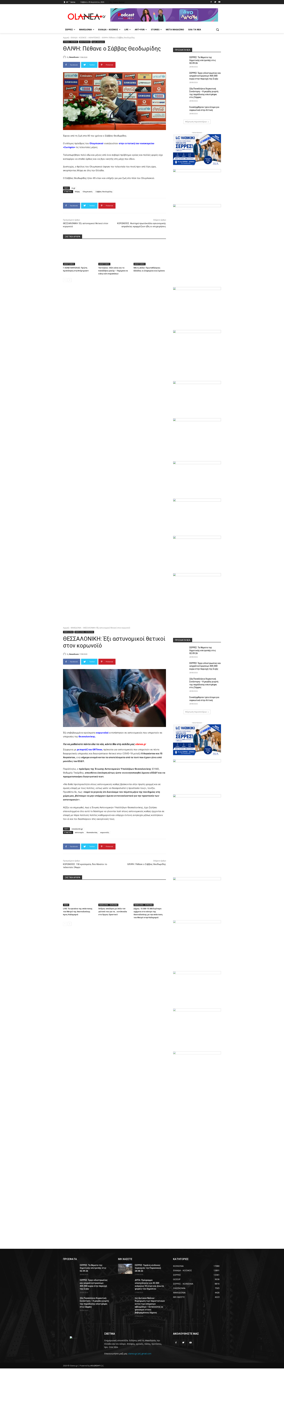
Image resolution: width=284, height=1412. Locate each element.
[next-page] (69, 280)
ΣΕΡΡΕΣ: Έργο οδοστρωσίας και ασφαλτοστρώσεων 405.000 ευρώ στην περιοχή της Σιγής (205, 76)
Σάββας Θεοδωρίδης (104, 191)
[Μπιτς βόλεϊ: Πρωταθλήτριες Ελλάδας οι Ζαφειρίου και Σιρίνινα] (150, 254)
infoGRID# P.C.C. (97, 1365)
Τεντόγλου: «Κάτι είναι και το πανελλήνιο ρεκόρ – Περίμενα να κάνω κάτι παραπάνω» (113, 271)
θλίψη (77, 191)
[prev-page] (65, 280)
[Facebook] (211, 2)
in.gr (73, 188)
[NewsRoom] (65, 57)
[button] (217, 29)
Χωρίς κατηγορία (98, 42)
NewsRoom (74, 57)
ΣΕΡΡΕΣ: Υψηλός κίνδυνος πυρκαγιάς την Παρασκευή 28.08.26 (148, 1268)
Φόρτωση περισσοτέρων (196, 121)
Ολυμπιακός (88, 191)
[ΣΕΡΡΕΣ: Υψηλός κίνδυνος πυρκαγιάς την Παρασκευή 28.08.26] (125, 1269)
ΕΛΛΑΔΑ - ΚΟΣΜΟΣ (79, 37)
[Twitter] (215, 2)
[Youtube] (219, 2)
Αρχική (66, 37)
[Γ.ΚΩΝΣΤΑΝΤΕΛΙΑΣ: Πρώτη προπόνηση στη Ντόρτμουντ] (79, 254)
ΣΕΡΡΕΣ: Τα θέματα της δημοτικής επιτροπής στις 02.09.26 (202, 60)
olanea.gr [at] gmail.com (139, 1353)
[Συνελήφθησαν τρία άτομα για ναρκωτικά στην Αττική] (180, 111)
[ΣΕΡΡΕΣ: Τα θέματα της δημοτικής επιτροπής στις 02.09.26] (180, 61)
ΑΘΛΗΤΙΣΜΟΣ (94, 37)
